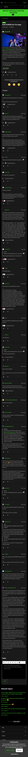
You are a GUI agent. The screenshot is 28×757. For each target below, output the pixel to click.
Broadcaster (5, 18)
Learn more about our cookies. (16, 747)
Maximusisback (8, 383)
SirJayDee (7, 504)
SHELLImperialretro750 (10, 587)
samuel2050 (7, 95)
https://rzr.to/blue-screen (8, 49)
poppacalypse (8, 132)
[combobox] (14, 6)
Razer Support (4, 696)
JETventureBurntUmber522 (11, 400)
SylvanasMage (8, 412)
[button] (2, 3)
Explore (3, 731)
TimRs (6, 268)
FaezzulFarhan (8, 187)
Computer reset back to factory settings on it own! (13, 713)
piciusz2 (7, 113)
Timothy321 (7, 249)
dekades (7, 31)
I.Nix (6, 318)
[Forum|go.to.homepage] (10, 3)
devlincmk (7, 347)
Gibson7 (7, 334)
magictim (7, 283)
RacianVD (7, 488)
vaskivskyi (7, 172)
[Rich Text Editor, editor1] (14, 671)
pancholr (7, 366)
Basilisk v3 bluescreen (6, 704)
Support (3, 735)
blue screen (5, 68)
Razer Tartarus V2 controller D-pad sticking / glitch (13, 708)
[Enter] (2, 6)
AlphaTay (7, 210)
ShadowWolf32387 (9, 426)
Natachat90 (7, 458)
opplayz (6, 554)
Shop (3, 727)
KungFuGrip (7, 521)
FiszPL (6, 157)
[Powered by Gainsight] (14, 722)
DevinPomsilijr (8, 571)
